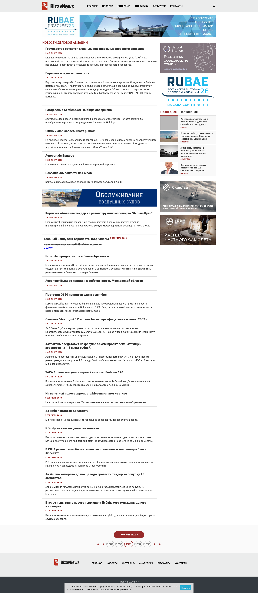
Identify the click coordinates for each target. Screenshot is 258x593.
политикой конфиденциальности (115, 589)
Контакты (176, 6)
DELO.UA (48, 247)
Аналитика (142, 6)
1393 (147, 544)
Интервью (124, 6)
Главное (92, 6)
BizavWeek (159, 6)
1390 (119, 544)
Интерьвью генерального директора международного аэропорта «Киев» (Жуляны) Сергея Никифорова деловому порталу (72, 244)
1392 (138, 544)
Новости (107, 6)
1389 (110, 544)
